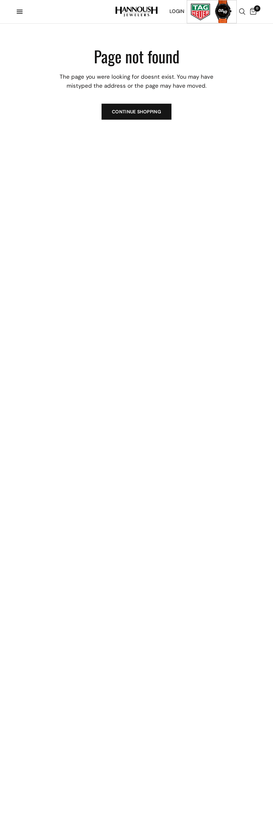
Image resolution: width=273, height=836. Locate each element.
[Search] (242, 11)
